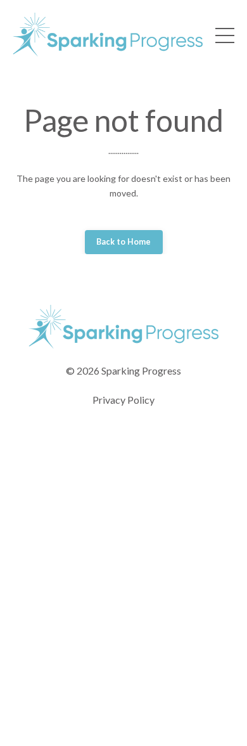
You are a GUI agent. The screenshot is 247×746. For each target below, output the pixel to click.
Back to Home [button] (123, 242)
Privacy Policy (123, 400)
